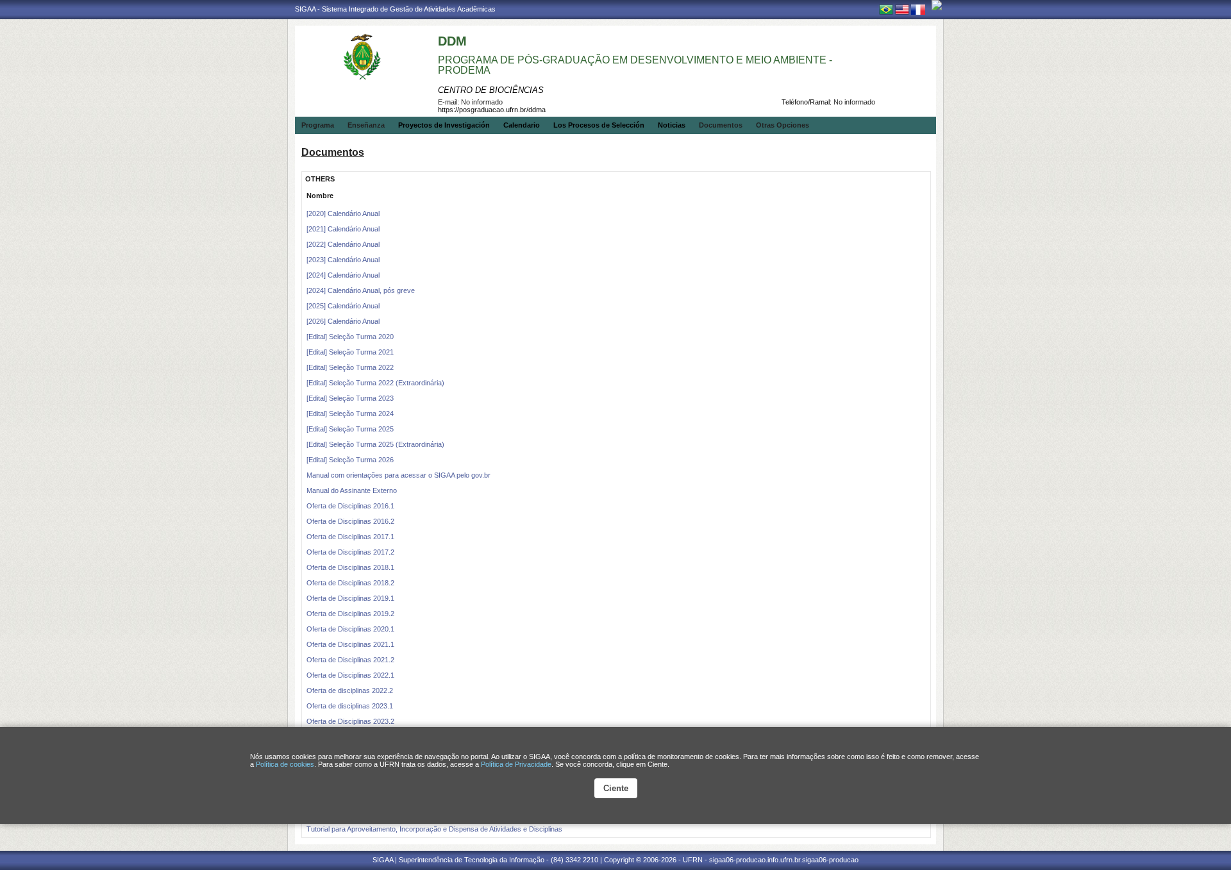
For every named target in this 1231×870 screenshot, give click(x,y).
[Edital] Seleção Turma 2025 (350, 429)
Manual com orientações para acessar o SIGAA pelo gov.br (398, 475)
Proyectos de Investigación (444, 125)
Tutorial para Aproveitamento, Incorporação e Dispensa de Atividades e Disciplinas (434, 829)
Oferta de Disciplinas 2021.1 (350, 644)
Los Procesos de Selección (598, 125)
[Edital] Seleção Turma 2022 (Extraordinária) (375, 383)
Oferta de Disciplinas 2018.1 (350, 567)
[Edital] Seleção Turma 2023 (350, 398)
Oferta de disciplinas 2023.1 (349, 706)
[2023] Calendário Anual (343, 260)
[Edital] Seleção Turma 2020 (350, 336)
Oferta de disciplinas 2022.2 (349, 690)
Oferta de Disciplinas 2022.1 (350, 675)
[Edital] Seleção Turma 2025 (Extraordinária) (375, 444)
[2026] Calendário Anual (343, 321)
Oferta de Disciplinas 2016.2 (350, 521)
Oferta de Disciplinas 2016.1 (350, 506)
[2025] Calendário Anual (343, 306)
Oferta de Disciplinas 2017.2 (350, 552)
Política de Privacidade (516, 764)
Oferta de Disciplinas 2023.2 (350, 721)
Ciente (615, 788)
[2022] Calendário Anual (343, 244)
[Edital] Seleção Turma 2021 (350, 352)
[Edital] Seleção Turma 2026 (350, 460)
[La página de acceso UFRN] (937, 5)
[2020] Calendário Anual (343, 213)
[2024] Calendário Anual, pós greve (360, 290)
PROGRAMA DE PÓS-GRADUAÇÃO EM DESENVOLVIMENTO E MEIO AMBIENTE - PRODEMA (635, 65)
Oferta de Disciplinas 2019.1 (350, 598)
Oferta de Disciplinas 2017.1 (350, 536)
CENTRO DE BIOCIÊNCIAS (491, 90)
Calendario (521, 125)
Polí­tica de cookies (285, 764)
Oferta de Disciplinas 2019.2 (350, 613)
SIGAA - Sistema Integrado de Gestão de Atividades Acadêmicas (395, 9)
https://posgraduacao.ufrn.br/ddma (492, 109)
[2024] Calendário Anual (343, 275)
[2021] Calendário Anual (343, 229)
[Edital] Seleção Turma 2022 (350, 367)
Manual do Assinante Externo (351, 490)
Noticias (671, 125)
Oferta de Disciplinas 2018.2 (350, 583)
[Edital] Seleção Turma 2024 (350, 413)
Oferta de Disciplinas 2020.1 (350, 629)
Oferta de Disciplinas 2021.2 (350, 660)
